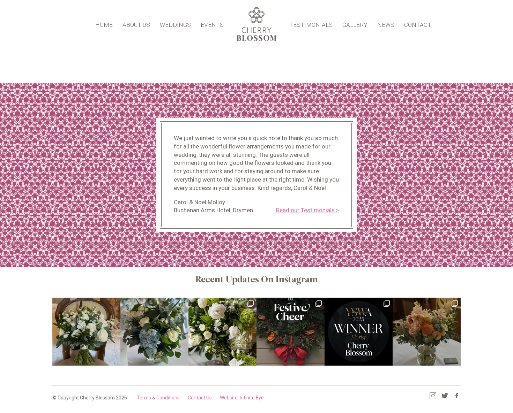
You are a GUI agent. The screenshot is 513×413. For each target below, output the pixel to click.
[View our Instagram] (433, 396)
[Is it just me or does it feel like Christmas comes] (290, 332)
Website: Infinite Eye (242, 397)
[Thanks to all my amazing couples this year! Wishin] (222, 332)
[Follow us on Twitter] (445, 396)
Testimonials (311, 24)
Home (104, 24)
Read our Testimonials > (307, 210)
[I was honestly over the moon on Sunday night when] (359, 332)
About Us (136, 24)
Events (212, 24)
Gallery (354, 24)
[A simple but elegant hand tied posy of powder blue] (154, 332)
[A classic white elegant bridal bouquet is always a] (86, 332)
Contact (417, 24)
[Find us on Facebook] (457, 396)
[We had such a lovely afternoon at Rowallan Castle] (427, 332)
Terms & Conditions (158, 397)
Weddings (175, 24)
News (385, 24)
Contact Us (200, 397)
